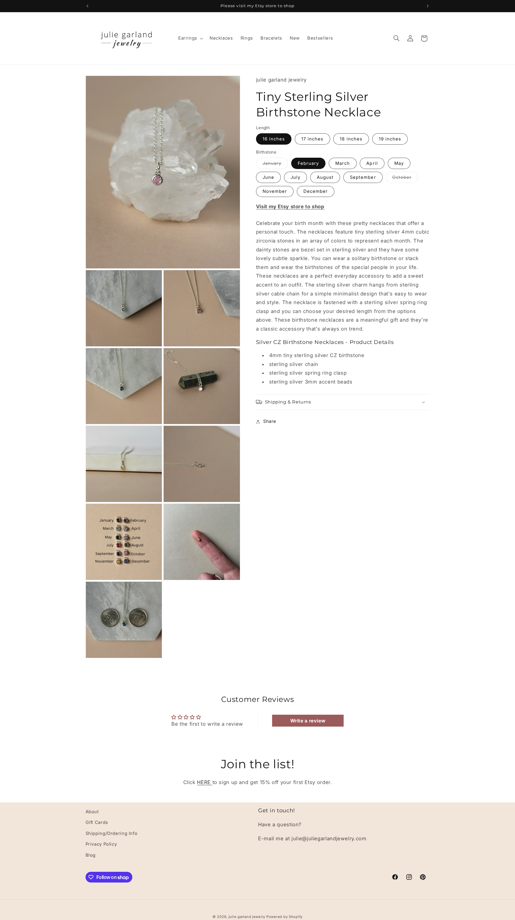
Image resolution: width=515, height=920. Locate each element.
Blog (91, 855)
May (399, 163)
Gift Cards (97, 822)
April (372, 163)
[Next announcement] (427, 6)
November (275, 191)
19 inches (390, 139)
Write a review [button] (308, 721)
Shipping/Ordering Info (112, 833)
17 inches (312, 139)
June (268, 177)
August (325, 177)
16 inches (274, 139)
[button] (190, 38)
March (342, 163)
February (308, 163)
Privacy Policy (101, 844)
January (275, 164)
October (405, 178)
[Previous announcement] (87, 6)
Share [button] (269, 421)
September (363, 177)
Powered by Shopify (284, 917)
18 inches (351, 139)
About (92, 811)
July (295, 177)
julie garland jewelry (247, 917)
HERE (204, 782)
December (315, 191)
